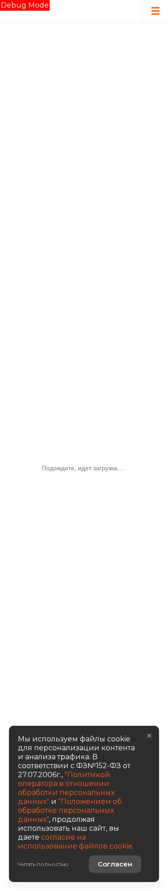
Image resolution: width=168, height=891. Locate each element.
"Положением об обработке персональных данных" (70, 810)
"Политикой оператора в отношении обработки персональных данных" (66, 788)
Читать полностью (43, 864)
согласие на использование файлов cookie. (76, 841)
